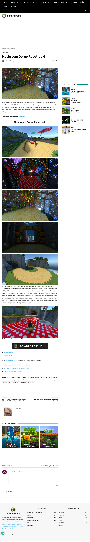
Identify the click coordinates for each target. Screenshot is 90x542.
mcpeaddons (47, 380)
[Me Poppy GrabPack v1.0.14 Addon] (11, 437)
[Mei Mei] (3, 61)
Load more (74, 137)
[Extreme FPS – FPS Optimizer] (66, 120)
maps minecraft (23, 380)
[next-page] (6, 451)
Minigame (12, 48)
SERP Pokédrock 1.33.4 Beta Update (49, 445)
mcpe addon (31, 380)
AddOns (11, 442)
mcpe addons (39, 380)
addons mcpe (44, 377)
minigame (54, 380)
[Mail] (5, 535)
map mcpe (15, 380)
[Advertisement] (44, 15)
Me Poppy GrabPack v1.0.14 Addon (11, 445)
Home (3, 48)
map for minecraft (7, 380)
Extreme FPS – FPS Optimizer (77, 120)
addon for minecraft (21, 377)
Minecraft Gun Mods (10, 528)
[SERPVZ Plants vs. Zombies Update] (30, 437)
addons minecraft (53, 377)
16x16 (72, 118)
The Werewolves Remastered (12, 371)
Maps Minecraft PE (11, 360)
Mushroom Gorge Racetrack (27, 382)
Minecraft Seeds (9, 524)
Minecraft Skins (18, 524)
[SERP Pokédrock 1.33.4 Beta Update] (49, 437)
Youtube (22, 116)
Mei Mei (8, 60)
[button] (86, 10)
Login (56, 465)
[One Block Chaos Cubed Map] (66, 130)
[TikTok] (8, 535)
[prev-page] (3, 451)
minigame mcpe (15, 382)
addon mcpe (31, 377)
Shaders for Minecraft (7, 526)
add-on (8, 377)
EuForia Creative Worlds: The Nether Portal (17, 365)
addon (13, 377)
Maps (7, 48)
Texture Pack (8, 356)
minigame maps (6, 382)
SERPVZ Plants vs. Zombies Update (30, 445)
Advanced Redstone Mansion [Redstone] (16, 368)
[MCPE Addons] (11, 16)
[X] (10, 535)
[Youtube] (13, 535)
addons (37, 377)
